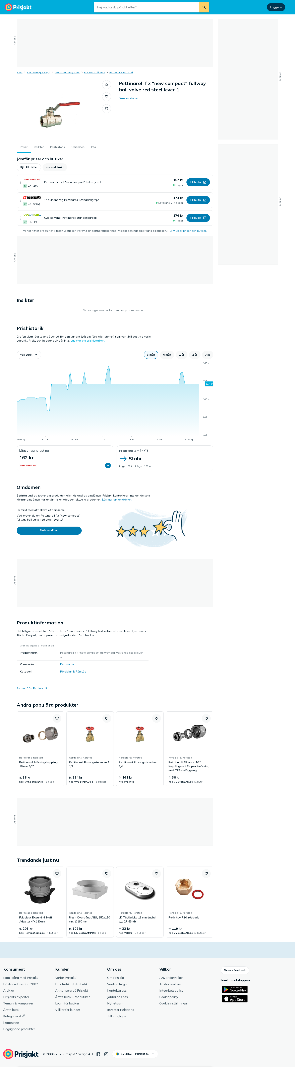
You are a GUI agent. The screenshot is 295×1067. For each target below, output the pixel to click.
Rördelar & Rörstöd (121, 72)
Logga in (276, 7)
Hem (19, 72)
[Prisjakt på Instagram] (106, 1054)
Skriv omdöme (128, 98)
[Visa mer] (20, 182)
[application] (115, 402)
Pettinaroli (67, 664)
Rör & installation (94, 72)
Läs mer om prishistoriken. (88, 340)
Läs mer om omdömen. (117, 499)
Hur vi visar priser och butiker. (187, 231)
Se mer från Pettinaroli (32, 688)
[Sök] (204, 7)
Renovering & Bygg (38, 72)
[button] (106, 84)
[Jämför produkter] (106, 108)
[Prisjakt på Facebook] (98, 1054)
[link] (40, 748)
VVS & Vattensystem (67, 72)
